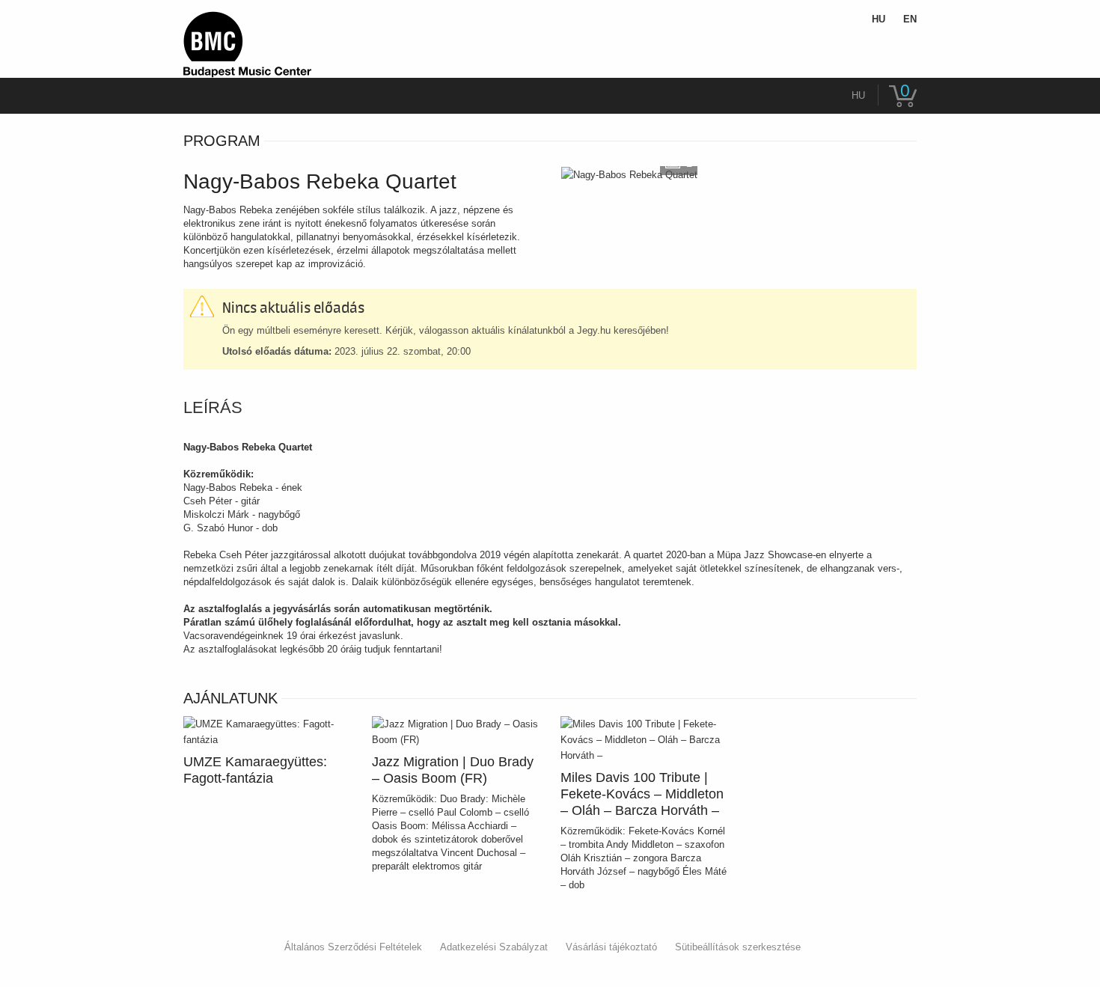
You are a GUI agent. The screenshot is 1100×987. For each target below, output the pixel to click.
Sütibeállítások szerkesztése (738, 947)
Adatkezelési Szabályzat (494, 947)
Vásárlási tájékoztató (611, 947)
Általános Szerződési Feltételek (353, 947)
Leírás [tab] (212, 408)
